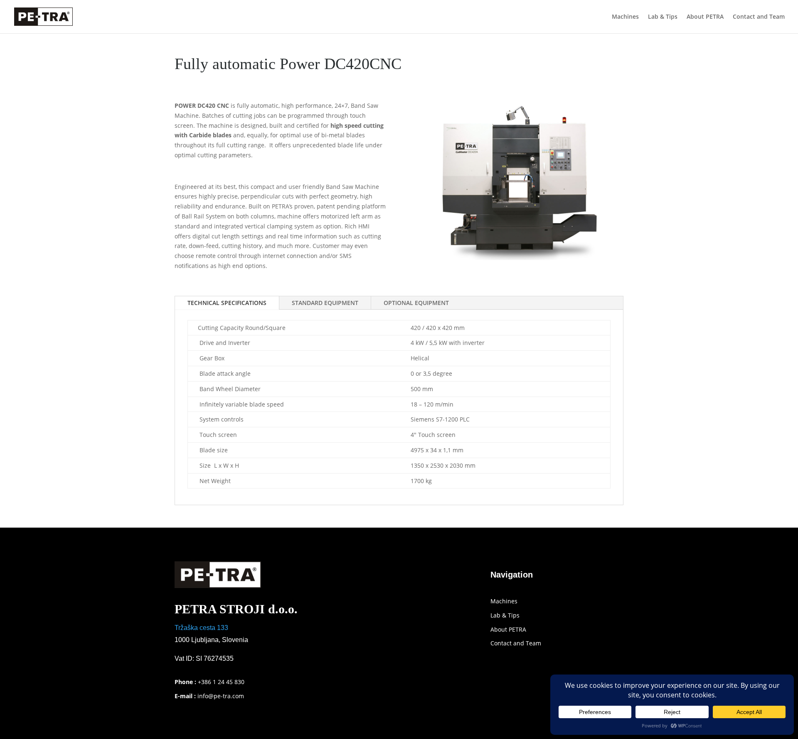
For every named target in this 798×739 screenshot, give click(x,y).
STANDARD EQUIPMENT (325, 303)
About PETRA (705, 17)
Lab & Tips (662, 17)
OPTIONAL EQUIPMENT (416, 303)
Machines (625, 17)
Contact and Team (759, 17)
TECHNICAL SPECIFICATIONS (226, 303)
